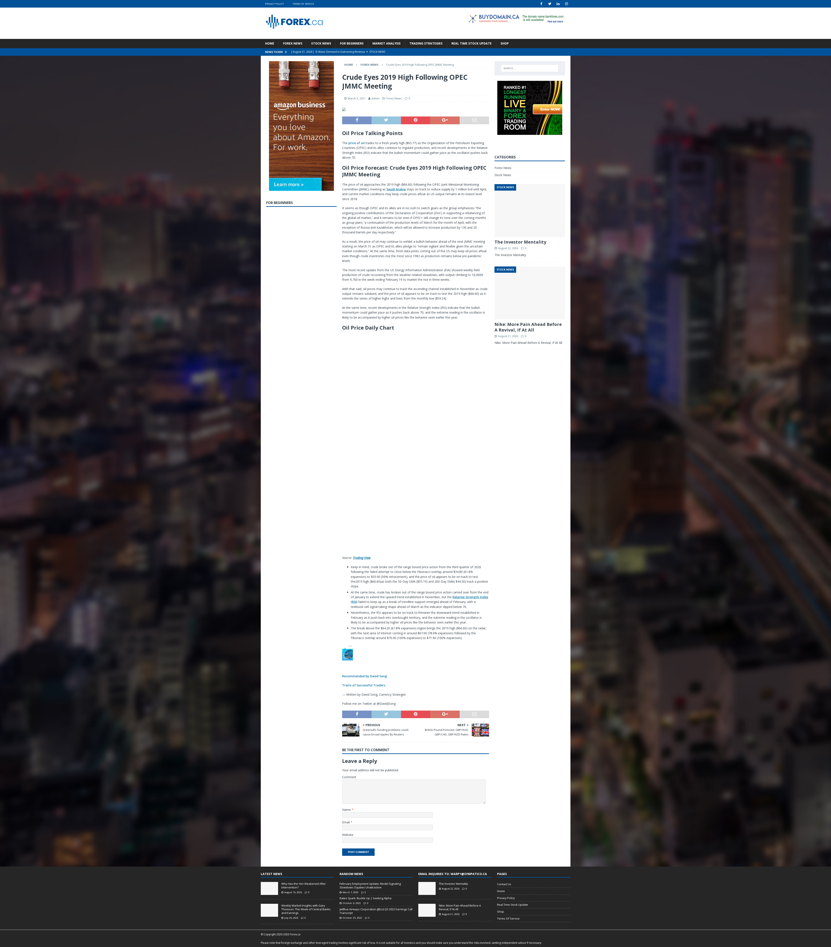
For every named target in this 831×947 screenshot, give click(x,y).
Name (347, 810)
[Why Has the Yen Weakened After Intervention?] (269, 888)
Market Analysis (386, 43)
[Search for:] (529, 68)
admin (375, 98)
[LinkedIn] (558, 4)
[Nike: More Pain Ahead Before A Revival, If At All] (427, 910)
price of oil (356, 143)
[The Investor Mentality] (427, 888)
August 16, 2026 (293, 892)
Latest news (271, 874)
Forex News (292, 43)
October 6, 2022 (352, 903)
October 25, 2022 (352, 917)
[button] (415, 666)
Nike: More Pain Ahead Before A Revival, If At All (528, 327)
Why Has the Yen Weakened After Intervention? (303, 885)
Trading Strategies (426, 43)
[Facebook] (541, 4)
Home (269, 43)
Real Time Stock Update (471, 43)
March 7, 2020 (350, 892)
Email (346, 822)
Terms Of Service (303, 3)
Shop (505, 43)
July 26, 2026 (291, 917)
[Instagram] (566, 4)
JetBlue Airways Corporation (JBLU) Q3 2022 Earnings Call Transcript (376, 911)
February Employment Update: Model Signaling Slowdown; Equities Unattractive (370, 885)
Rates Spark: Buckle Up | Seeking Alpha (365, 898)
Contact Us (504, 884)
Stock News (321, 43)
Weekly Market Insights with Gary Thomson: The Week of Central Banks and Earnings (306, 909)
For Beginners (352, 43)
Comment (349, 777)
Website (347, 835)
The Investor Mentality (520, 242)
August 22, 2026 (508, 248)
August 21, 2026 (508, 336)
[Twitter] (550, 4)
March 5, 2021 (357, 98)
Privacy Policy (274, 3)
